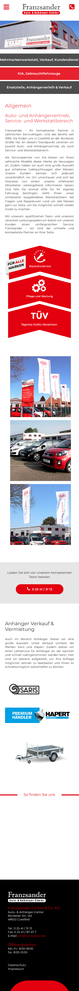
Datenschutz (17, 965)
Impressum (16, 969)
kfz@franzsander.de (31, 936)
